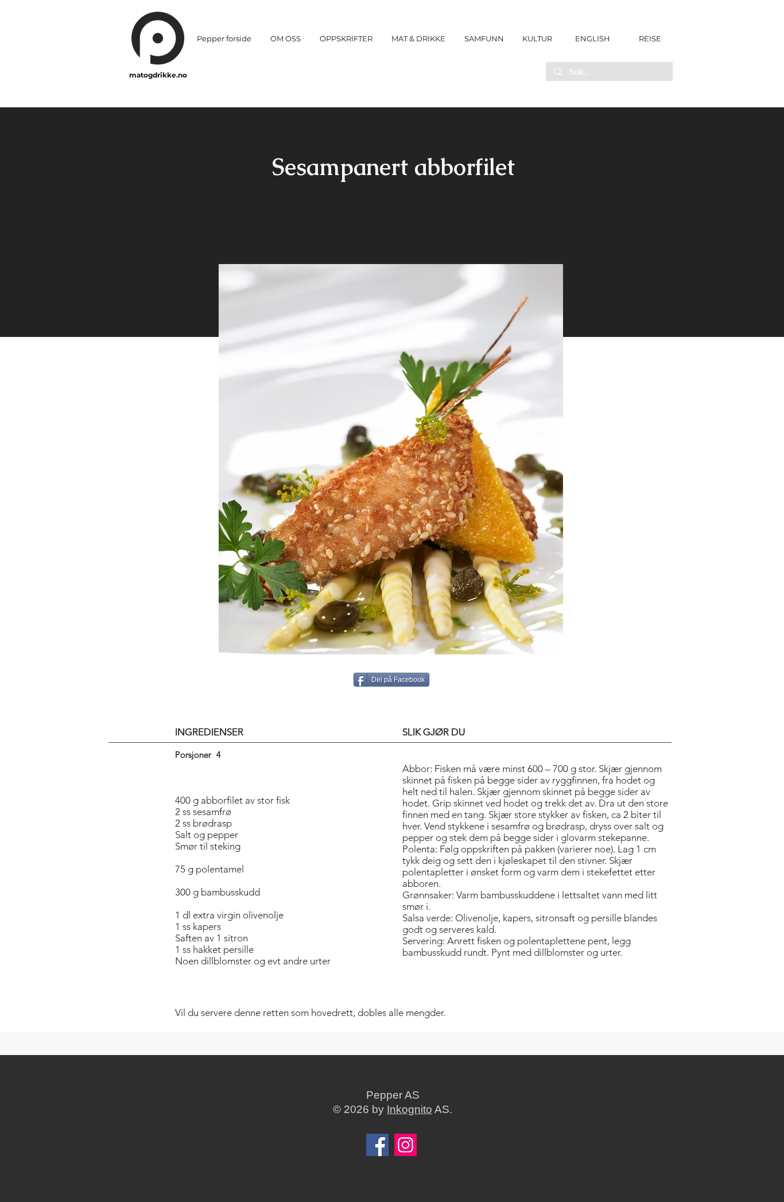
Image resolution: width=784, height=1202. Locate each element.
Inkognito (409, 1109)
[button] (346, 39)
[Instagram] (405, 1145)
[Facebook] (377, 1145)
